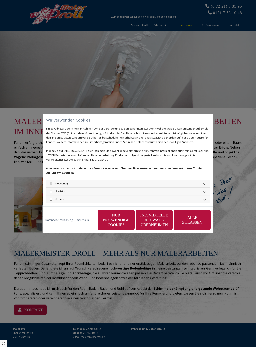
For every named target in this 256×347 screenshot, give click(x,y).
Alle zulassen (192, 219)
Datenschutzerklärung (59, 220)
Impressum (83, 220)
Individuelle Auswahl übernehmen (154, 220)
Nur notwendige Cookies (116, 220)
